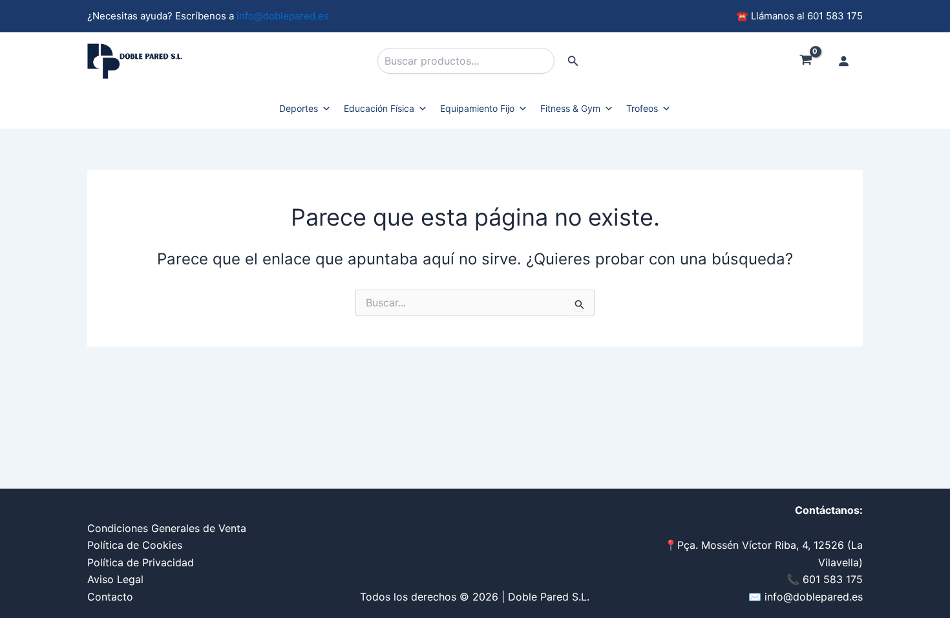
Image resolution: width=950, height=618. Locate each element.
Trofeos (642, 108)
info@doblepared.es (283, 16)
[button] (573, 61)
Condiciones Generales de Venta (166, 528)
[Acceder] (843, 61)
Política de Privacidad (140, 562)
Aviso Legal (115, 579)
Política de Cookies (134, 544)
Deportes (298, 108)
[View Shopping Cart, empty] (806, 61)
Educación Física (379, 108)
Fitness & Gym (570, 108)
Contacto (110, 596)
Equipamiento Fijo (477, 108)
